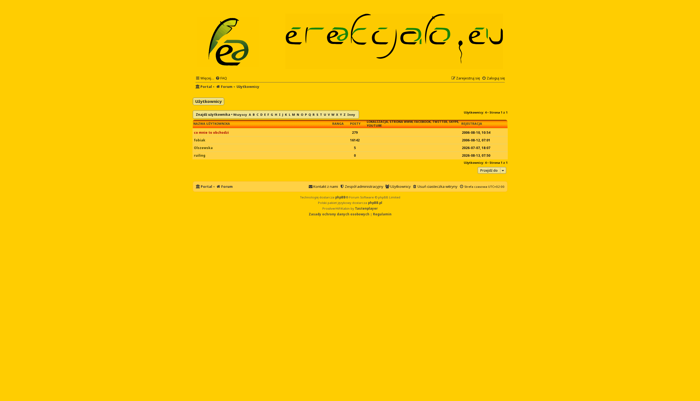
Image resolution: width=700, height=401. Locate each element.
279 (355, 132)
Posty (355, 124)
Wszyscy (240, 114)
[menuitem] (221, 78)
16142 (355, 140)
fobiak (199, 140)
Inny (351, 114)
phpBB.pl (375, 203)
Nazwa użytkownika (211, 124)
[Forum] (228, 41)
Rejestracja (471, 124)
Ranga (338, 124)
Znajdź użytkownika (213, 114)
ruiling (199, 155)
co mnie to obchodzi (211, 132)
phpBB (340, 197)
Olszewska (203, 147)
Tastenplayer (366, 208)
